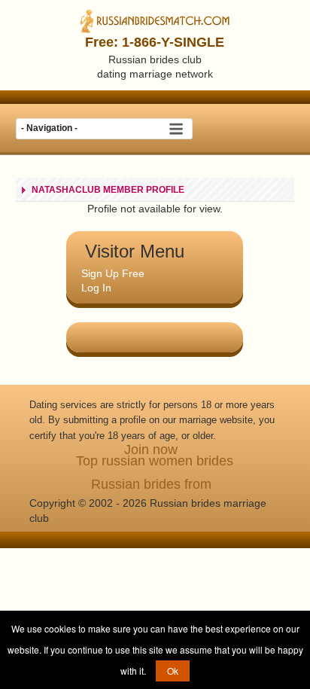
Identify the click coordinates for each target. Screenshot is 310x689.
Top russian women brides (154, 460)
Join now (151, 449)
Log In (96, 288)
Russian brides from (151, 484)
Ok (172, 670)
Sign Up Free (112, 273)
